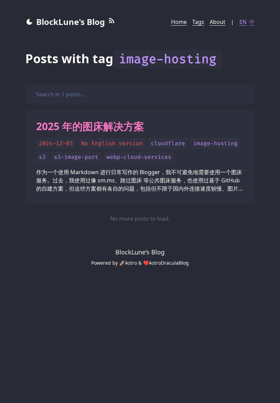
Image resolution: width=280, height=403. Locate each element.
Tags (198, 22)
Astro (131, 263)
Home (179, 22)
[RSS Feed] (112, 21)
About (217, 22)
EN (243, 22)
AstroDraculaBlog (169, 263)
